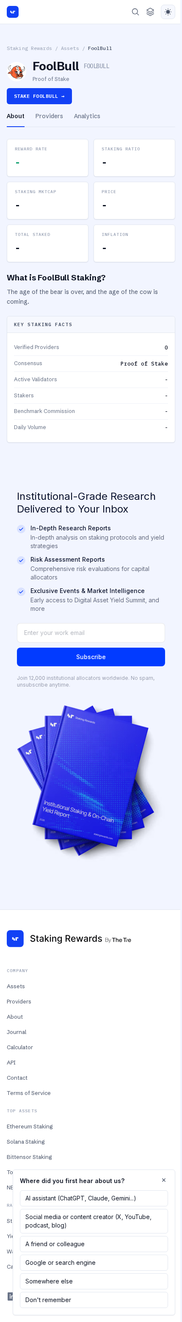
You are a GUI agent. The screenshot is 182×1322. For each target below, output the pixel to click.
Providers (19, 1001)
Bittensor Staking (29, 1156)
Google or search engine (60, 1262)
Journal (16, 1031)
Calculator (20, 1047)
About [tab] (16, 116)
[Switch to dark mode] (168, 12)
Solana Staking (25, 1141)
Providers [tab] (49, 116)
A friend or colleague (55, 1243)
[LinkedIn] (12, 1297)
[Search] (135, 12)
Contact (17, 1077)
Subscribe (91, 656)
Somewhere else (49, 1281)
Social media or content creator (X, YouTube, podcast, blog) (88, 1221)
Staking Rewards (29, 48)
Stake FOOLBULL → (39, 96)
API (11, 1062)
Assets (70, 48)
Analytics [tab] (87, 116)
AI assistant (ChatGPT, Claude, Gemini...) (80, 1198)
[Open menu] (150, 12)
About (15, 1016)
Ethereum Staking (29, 1126)
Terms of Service (29, 1092)
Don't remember (48, 1299)
